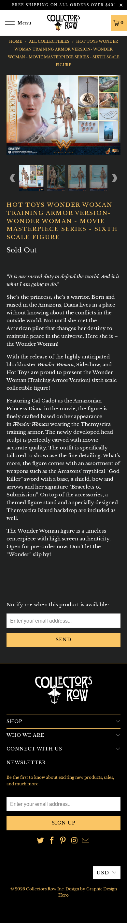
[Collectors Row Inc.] (63, 23)
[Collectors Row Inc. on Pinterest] (63, 841)
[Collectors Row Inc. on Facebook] (52, 841)
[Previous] (12, 115)
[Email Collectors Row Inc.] (86, 841)
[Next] (114, 115)
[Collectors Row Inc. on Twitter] (41, 841)
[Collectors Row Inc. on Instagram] (74, 841)
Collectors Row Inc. (45, 888)
